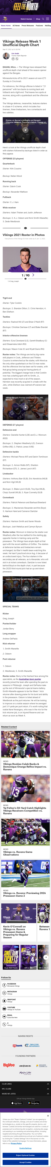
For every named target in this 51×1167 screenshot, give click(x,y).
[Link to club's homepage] (5, 18)
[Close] (48, 1115)
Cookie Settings (25, 1148)
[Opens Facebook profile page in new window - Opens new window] (13, 58)
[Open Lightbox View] (25, 266)
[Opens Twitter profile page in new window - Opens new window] (16, 58)
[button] (25, 130)
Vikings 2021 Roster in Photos (24, 235)
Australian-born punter (30, 679)
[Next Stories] (45, 957)
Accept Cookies (26, 1162)
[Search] (43, 19)
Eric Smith (15, 53)
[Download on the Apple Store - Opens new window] (17, 1103)
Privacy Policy (16, 1143)
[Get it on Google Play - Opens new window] (34, 1104)
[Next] (33, 274)
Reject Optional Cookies (25, 1155)
